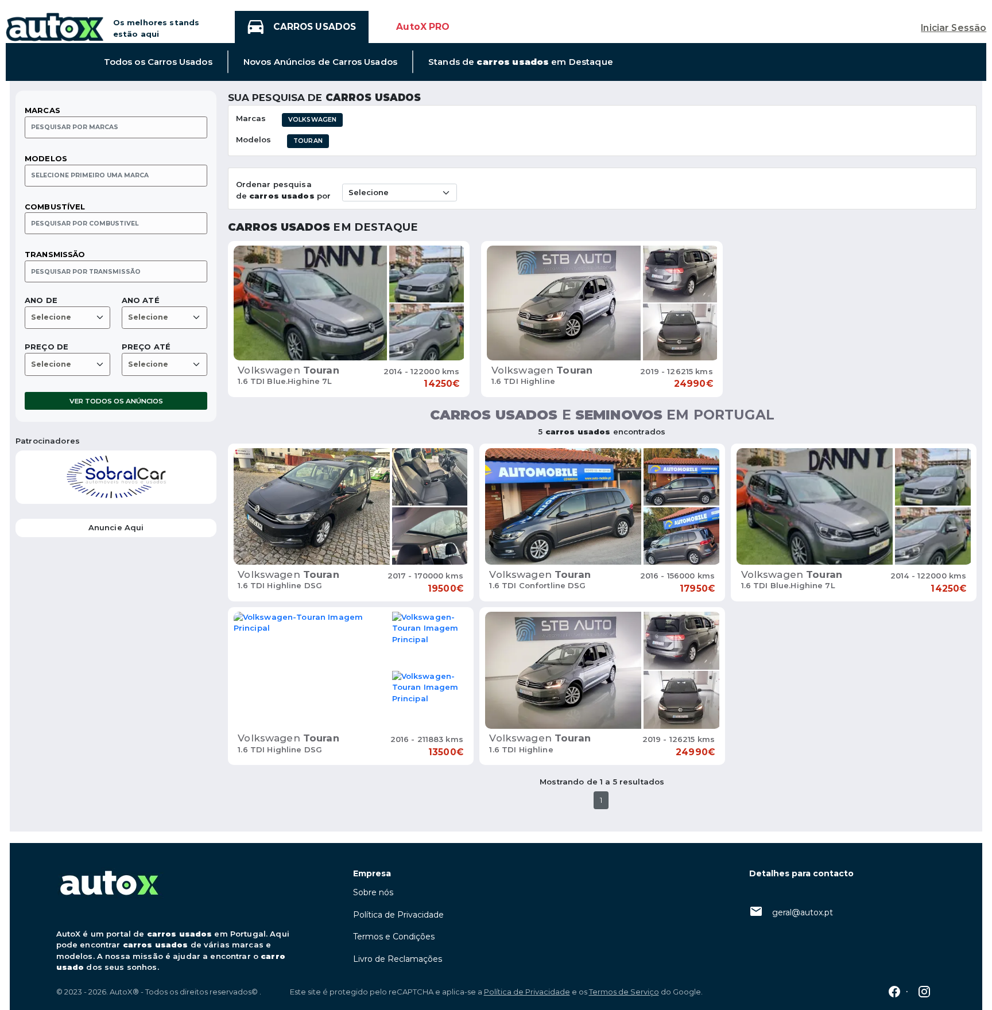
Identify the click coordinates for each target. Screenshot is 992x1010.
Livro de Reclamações (397, 959)
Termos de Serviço (624, 991)
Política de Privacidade (398, 915)
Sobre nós (373, 892)
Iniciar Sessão (953, 27)
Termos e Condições (394, 936)
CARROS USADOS (314, 26)
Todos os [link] (158, 62)
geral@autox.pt (802, 912)
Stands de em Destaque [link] (520, 62)
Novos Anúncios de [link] (320, 62)
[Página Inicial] (54, 25)
